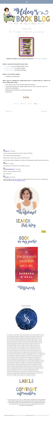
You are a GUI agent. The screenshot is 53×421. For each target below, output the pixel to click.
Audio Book (30, 337)
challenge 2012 (27, 344)
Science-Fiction (33, 367)
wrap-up (30, 374)
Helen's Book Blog (19, 415)
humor (38, 358)
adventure (24, 337)
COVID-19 (21, 353)
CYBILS (26, 353)
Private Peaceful (10, 70)
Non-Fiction (26, 363)
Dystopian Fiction (36, 353)
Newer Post (9, 111)
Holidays (33, 358)
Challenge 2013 (35, 344)
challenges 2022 (27, 349)
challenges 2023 (36, 349)
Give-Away (10, 358)
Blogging (16, 342)
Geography (38, 356)
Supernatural (18, 372)
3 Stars (19, 335)
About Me (14, 337)
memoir (34, 360)
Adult (19, 337)
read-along (10, 367)
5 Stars (9, 337)
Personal (10, 365)
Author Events (38, 337)
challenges (10, 349)
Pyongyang (9, 66)
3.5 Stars (25, 335)
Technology (34, 372)
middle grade (40, 360)
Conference (15, 353)
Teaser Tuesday (26, 372)
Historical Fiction (26, 358)
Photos (30, 28)
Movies (9, 363)
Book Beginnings (31, 342)
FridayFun (26, 356)
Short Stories (11, 370)
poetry (22, 365)
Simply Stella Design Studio (41, 415)
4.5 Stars (41, 335)
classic (9, 353)
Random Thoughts (30, 365)
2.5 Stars (14, 335)
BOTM (13, 344)
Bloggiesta (10, 342)
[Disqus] (26, 131)
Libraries (20, 360)
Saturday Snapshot (24, 367)
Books (9, 344)
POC (19, 365)
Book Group (38, 342)
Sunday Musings (34, 370)
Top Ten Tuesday (11, 374)
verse (20, 374)
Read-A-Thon (38, 365)
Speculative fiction (20, 370)
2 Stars (9, 335)
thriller (40, 372)
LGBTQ (15, 360)
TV (16, 374)
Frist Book (32, 356)
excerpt (9, 356)
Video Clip (25, 374)
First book (20, 356)
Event (43, 353)
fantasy (14, 356)
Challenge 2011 (19, 344)
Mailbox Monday (27, 360)
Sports (27, 370)
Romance (16, 367)
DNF (30, 353)
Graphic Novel (17, 358)
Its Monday (24, 28)
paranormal (38, 363)
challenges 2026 (29, 351)
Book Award (22, 342)
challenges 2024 (11, 351)
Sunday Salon (11, 372)
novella (32, 363)
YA (34, 374)
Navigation (19, 363)
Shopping (40, 367)
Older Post (44, 111)
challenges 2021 (18, 349)
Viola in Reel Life (10, 68)
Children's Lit (38, 351)
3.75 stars (30, 335)
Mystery (14, 363)
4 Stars (35, 335)
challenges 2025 (20, 351)
